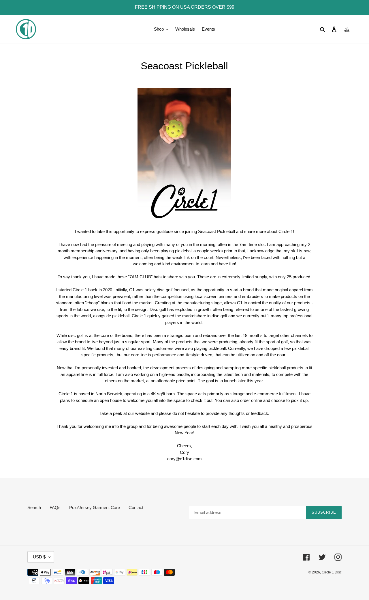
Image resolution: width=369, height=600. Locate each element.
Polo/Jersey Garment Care (94, 507)
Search (34, 507)
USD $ (39, 556)
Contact (136, 507)
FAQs (55, 507)
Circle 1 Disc (332, 572)
